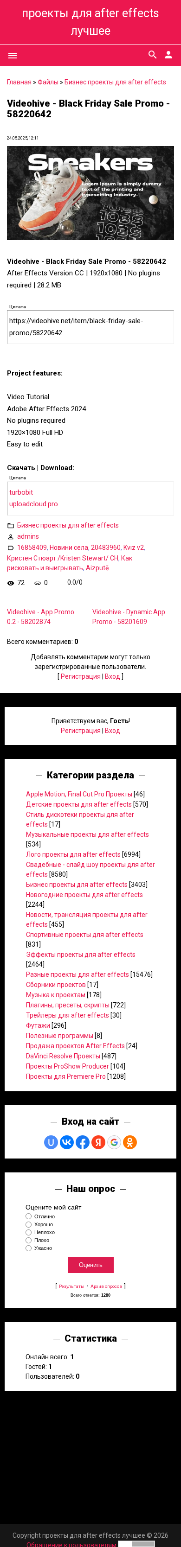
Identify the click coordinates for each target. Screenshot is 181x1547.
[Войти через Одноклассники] (130, 1142)
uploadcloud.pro (33, 504)
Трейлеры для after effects (67, 1015)
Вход (112, 676)
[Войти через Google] (114, 1142)
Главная (19, 82)
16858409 (32, 547)
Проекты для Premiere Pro (66, 1076)
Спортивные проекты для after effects (84, 934)
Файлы (48, 82)
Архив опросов (106, 1286)
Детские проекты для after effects (79, 804)
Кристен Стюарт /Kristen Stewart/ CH (62, 558)
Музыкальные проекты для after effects (87, 834)
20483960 (106, 547)
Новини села (69, 547)
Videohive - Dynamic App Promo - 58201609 (128, 616)
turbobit (21, 492)
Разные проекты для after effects (77, 974)
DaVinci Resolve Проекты (63, 1056)
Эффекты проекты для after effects (81, 954)
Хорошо (43, 1224)
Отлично (44, 1216)
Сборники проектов (56, 984)
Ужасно (43, 1248)
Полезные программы (59, 1035)
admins (28, 536)
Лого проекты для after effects (73, 854)
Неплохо (44, 1232)
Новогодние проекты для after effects (84, 894)
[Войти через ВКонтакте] (67, 1142)
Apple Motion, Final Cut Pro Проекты (79, 794)
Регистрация (81, 676)
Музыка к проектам (55, 995)
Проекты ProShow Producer (67, 1066)
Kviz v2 (133, 547)
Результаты (71, 1286)
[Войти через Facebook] (83, 1142)
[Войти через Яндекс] (98, 1142)
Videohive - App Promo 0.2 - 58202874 (40, 616)
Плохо (41, 1240)
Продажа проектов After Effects (75, 1046)
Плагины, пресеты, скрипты (68, 1005)
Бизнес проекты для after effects (115, 82)
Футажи (38, 1025)
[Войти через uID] (51, 1142)
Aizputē (97, 568)
